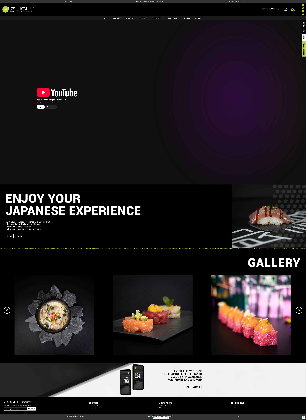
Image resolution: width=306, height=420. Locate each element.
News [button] (20, 236)
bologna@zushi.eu (96, 408)
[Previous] (7, 310)
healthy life (158, 18)
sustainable (173, 18)
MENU (106, 18)
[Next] (299, 310)
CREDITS (159, 416)
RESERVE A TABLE (304, 48)
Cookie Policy (166, 417)
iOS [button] (187, 387)
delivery (130, 18)
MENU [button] (9, 236)
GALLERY (198, 18)
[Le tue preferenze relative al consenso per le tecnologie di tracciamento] (303, 417)
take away (117, 18)
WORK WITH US (152, 416)
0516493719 (140, 1)
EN (239, 1)
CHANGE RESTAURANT (231, 1)
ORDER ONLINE (304, 27)
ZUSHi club (143, 18)
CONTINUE (31, 409)
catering (186, 18)
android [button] (196, 387)
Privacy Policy (157, 417)
